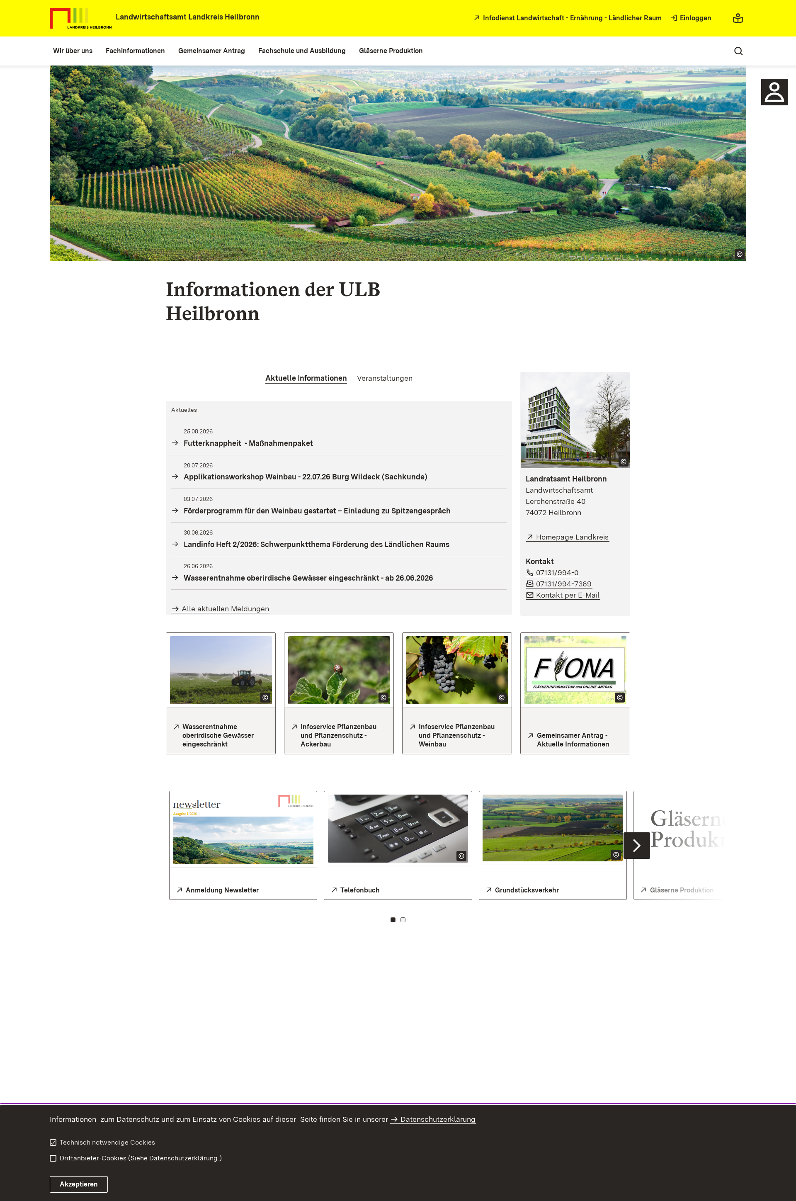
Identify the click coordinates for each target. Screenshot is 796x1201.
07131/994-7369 (564, 583)
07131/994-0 (557, 572)
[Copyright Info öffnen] (740, 254)
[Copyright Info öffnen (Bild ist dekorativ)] (265, 698)
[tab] (306, 378)
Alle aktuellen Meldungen (225, 608)
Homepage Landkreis (572, 536)
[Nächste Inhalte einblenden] (637, 845)
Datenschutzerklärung (438, 1119)
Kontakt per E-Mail (568, 595)
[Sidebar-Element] (774, 92)
